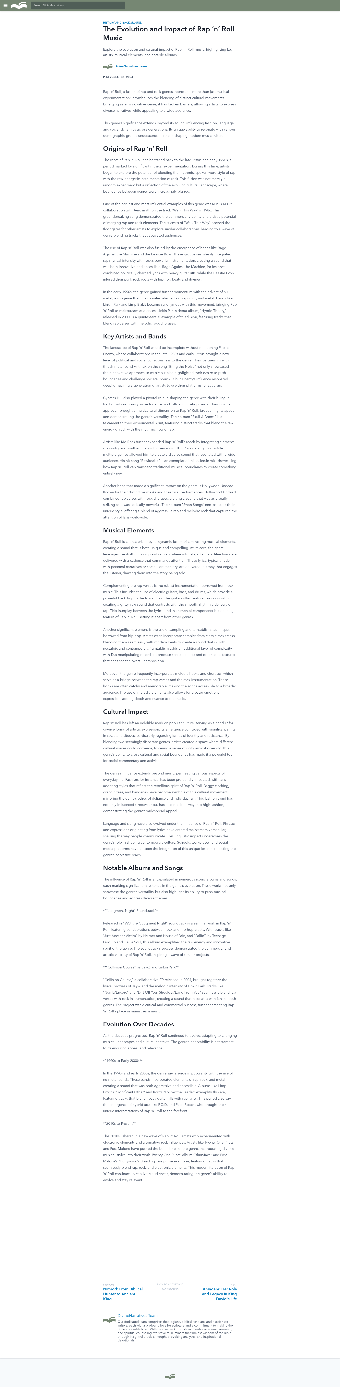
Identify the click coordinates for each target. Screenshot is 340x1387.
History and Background (122, 22)
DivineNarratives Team (131, 66)
